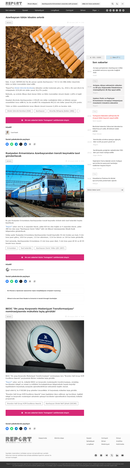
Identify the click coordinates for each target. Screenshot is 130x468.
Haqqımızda (43, 438)
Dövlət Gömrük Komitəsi (24, 88)
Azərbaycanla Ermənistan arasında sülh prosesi (59, 4)
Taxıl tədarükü (26, 248)
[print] (30, 144)
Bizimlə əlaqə (59, 438)
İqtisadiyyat (90, 441)
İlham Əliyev (32, 4)
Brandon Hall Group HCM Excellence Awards (24, 403)
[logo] (14, 4)
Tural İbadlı (14, 132)
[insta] (110, 10)
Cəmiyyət (104, 438)
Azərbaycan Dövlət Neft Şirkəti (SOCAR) (61, 403)
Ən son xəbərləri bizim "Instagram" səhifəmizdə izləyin (47, 120)
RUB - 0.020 (96, 57)
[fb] (107, 10)
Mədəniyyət (105, 444)
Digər (95, 10)
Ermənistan (11, 248)
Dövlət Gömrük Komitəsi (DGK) (19, 111)
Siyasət (89, 438)
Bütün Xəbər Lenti (94, 190)
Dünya (118, 438)
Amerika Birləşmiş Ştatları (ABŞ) (61, 111)
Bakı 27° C (116, 57)
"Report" (9, 226)
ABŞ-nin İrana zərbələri (90, 4)
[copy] (34, 144)
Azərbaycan (40, 111)
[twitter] (117, 10)
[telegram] (114, 10)
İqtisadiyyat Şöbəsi (17, 270)
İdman (103, 441)
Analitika (119, 441)
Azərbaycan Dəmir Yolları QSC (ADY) (50, 248)
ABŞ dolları (83, 111)
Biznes (9, 22)
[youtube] (123, 10)
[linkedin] (120, 10)
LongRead (90, 444)
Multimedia (120, 444)
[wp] (11, 144)
